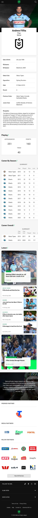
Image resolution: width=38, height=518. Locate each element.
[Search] (35, 2)
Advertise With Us (27, 507)
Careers (8, 507)
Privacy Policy (23, 503)
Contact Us (18, 507)
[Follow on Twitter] (31, 483)
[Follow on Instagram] (35, 483)
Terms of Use (15, 503)
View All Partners (19, 476)
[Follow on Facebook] (28, 483)
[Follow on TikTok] (25, 483)
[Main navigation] (2, 2)
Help (13, 507)
